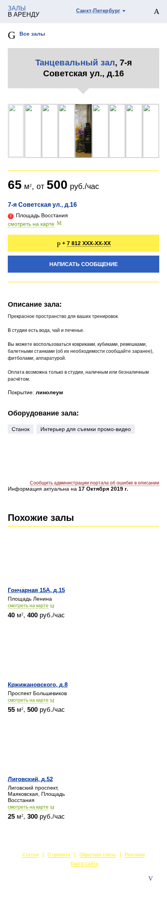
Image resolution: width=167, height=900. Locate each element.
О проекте (58, 854)
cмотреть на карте (28, 605)
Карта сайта (84, 863)
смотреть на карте (31, 224)
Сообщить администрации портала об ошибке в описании (94, 483)
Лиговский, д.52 (30, 779)
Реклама (135, 854)
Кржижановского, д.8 (38, 684)
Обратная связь (97, 854)
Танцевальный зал (75, 62)
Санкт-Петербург (98, 11)
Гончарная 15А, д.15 (36, 590)
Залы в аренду (141, 886)
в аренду (23, 11)
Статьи (30, 854)
